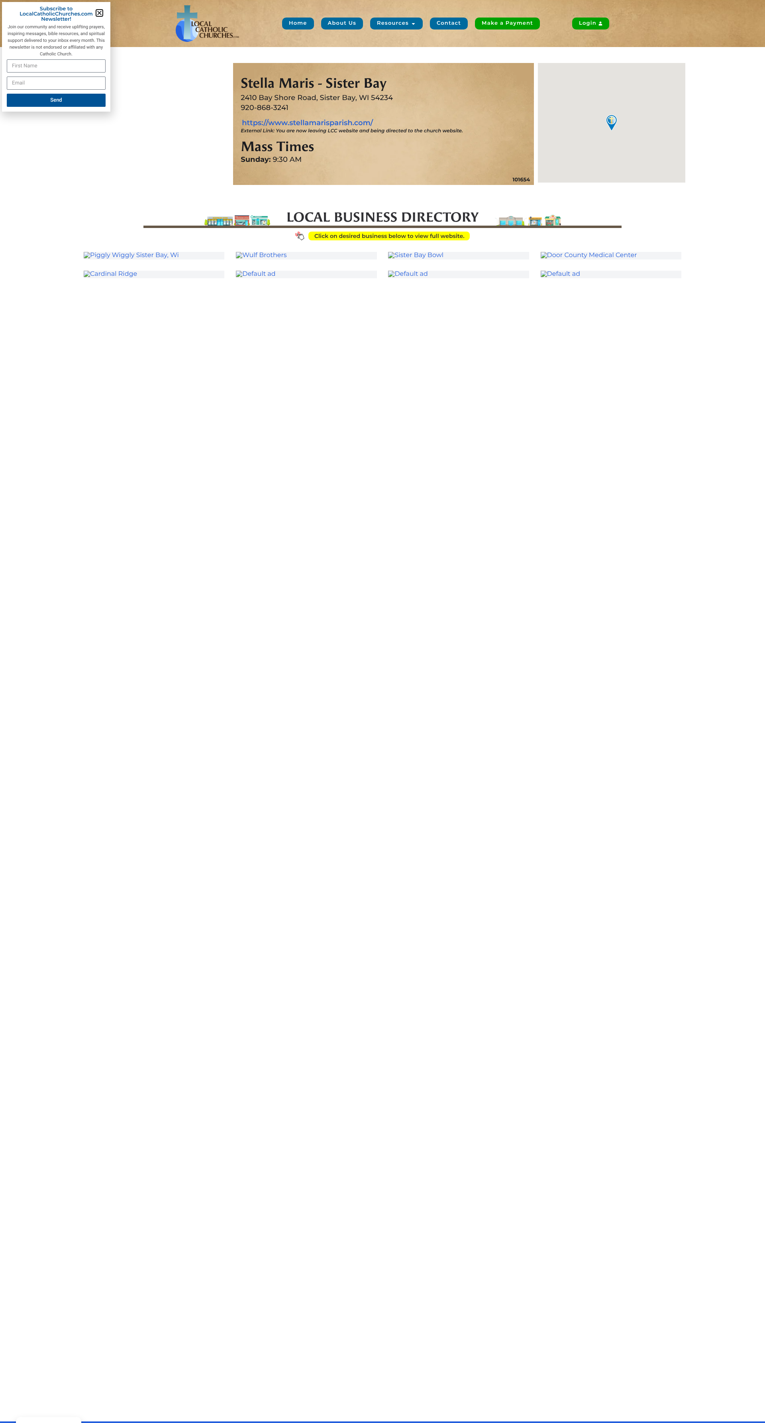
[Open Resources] (413, 24)
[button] (99, 13)
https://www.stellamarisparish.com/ (307, 122)
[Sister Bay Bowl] (458, 255)
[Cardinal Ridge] (154, 274)
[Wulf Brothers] (306, 255)
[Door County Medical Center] (611, 255)
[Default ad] (306, 274)
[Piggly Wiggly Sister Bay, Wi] (154, 255)
